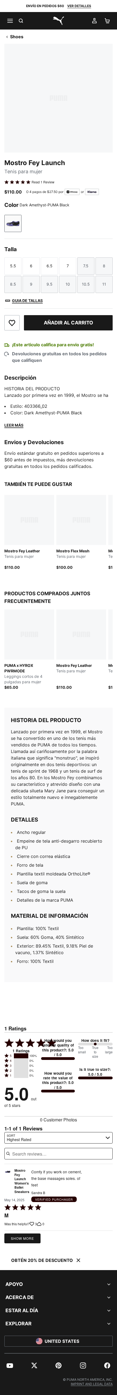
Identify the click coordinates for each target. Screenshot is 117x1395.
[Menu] (9, 20)
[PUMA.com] (58, 20)
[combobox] (58, 1138)
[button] (21, 1055)
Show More (22, 1238)
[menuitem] (9, 1365)
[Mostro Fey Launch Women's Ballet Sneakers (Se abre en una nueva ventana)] (7, 1182)
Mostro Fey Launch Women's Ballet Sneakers (21, 1181)
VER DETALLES (79, 6)
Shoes (16, 36)
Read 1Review (43, 182)
